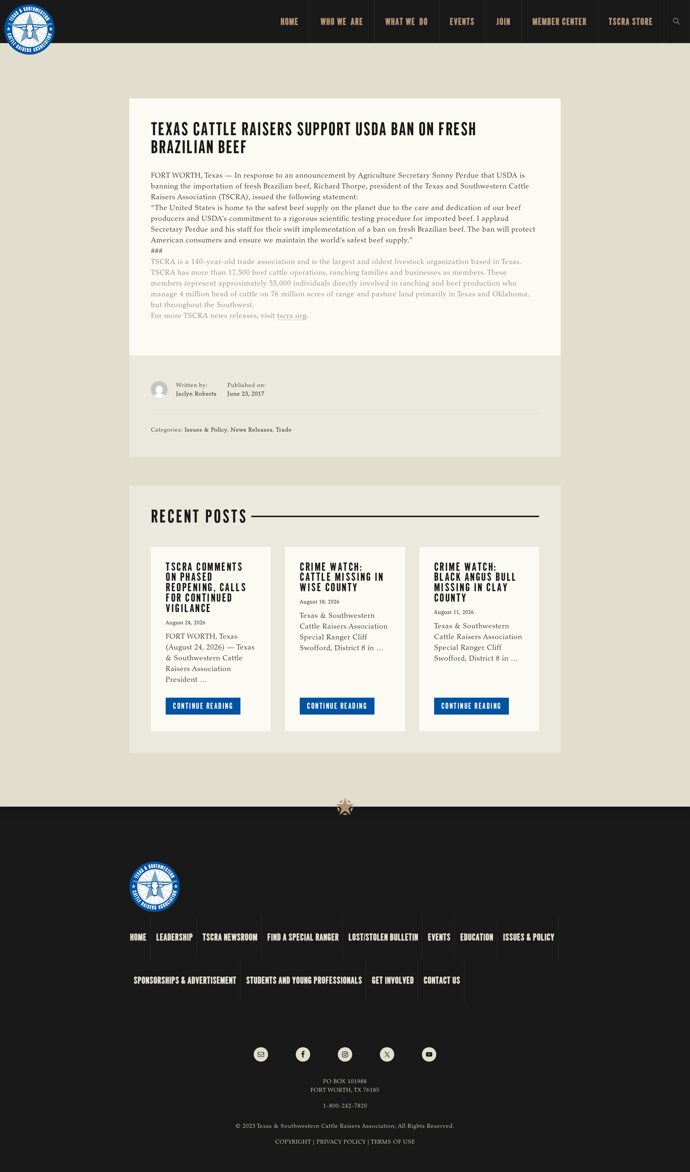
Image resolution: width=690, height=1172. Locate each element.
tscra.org (292, 316)
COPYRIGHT (293, 1142)
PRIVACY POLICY (341, 1142)
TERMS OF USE (393, 1142)
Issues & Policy (206, 430)
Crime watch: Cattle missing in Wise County (342, 577)
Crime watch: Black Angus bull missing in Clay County (475, 582)
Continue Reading (206, 708)
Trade (284, 430)
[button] (677, 21)
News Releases (252, 430)
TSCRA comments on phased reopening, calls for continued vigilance (206, 588)
